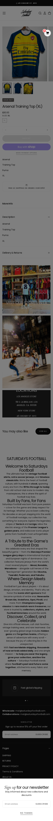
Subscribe (42, 804)
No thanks (26, 813)
